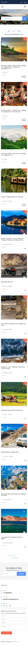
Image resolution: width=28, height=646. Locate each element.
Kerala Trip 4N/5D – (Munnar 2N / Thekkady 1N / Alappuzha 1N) (13, 154)
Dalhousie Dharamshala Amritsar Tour (12, 410)
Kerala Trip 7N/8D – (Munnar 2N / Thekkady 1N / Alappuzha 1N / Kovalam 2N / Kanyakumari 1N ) (13, 67)
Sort (14, 31)
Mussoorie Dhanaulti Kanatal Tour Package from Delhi (13, 494)
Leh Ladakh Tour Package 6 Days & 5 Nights (12, 537)
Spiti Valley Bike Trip (7, 282)
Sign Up (25, 2)
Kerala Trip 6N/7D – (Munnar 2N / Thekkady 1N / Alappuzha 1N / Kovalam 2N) (13, 111)
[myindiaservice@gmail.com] (24, 61)
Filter (19, 31)
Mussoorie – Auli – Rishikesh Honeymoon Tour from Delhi (13, 367)
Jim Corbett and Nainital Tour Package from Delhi (13, 324)
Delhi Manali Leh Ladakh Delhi (10, 452)
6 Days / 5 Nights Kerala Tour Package (12, 197)
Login (21, 2)
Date (9, 31)
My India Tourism (15, 641)
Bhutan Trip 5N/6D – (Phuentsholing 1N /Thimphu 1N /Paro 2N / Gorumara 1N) (12, 239)
